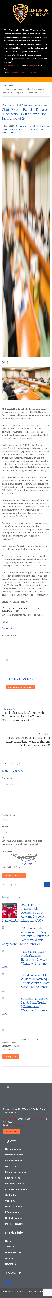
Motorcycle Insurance (16, 1172)
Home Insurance (13, 1149)
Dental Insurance (13, 1206)
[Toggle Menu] (6, 79)
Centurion (11, 129)
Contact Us (10, 1258)
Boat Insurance (12, 1177)
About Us (9, 1246)
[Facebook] (8, 1282)
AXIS (35, 126)
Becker (40, 126)
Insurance (36, 129)
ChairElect (20, 129)
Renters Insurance (14, 1154)
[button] (11, 1131)
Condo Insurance (13, 1160)
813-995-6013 (32, 66)
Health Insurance (13, 1218)
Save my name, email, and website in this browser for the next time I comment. (22, 842)
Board (46, 126)
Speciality (10, 1201)
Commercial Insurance (16, 1189)
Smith (4, 132)
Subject (5, 826)
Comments (7, 778)
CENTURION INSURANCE (21, 679)
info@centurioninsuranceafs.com (22, 73)
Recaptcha (7, 851)
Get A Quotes (10, 1056)
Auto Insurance (12, 1166)
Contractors (11, 1195)
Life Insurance (12, 1212)
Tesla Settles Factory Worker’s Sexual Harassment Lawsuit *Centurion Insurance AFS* (24, 959)
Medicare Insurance (15, 1224)
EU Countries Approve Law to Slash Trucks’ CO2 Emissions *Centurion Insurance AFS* (25, 1006)
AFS (31, 126)
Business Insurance (14, 1183)
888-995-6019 (9, 66)
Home (4, 85)
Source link (7, 628)
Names (43, 129)
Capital (4, 129)
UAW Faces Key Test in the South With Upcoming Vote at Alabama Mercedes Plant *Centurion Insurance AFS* (25, 912)
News (11, 85)
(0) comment (21, 126)
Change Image (26, 863)
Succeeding (11, 132)
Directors (28, 129)
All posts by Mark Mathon (20, 687)
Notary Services (13, 1252)
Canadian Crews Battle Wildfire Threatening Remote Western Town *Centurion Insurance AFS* (25, 983)
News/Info (10, 1264)
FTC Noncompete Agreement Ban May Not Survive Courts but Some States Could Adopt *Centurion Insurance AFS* (25, 936)
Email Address (8, 815)
